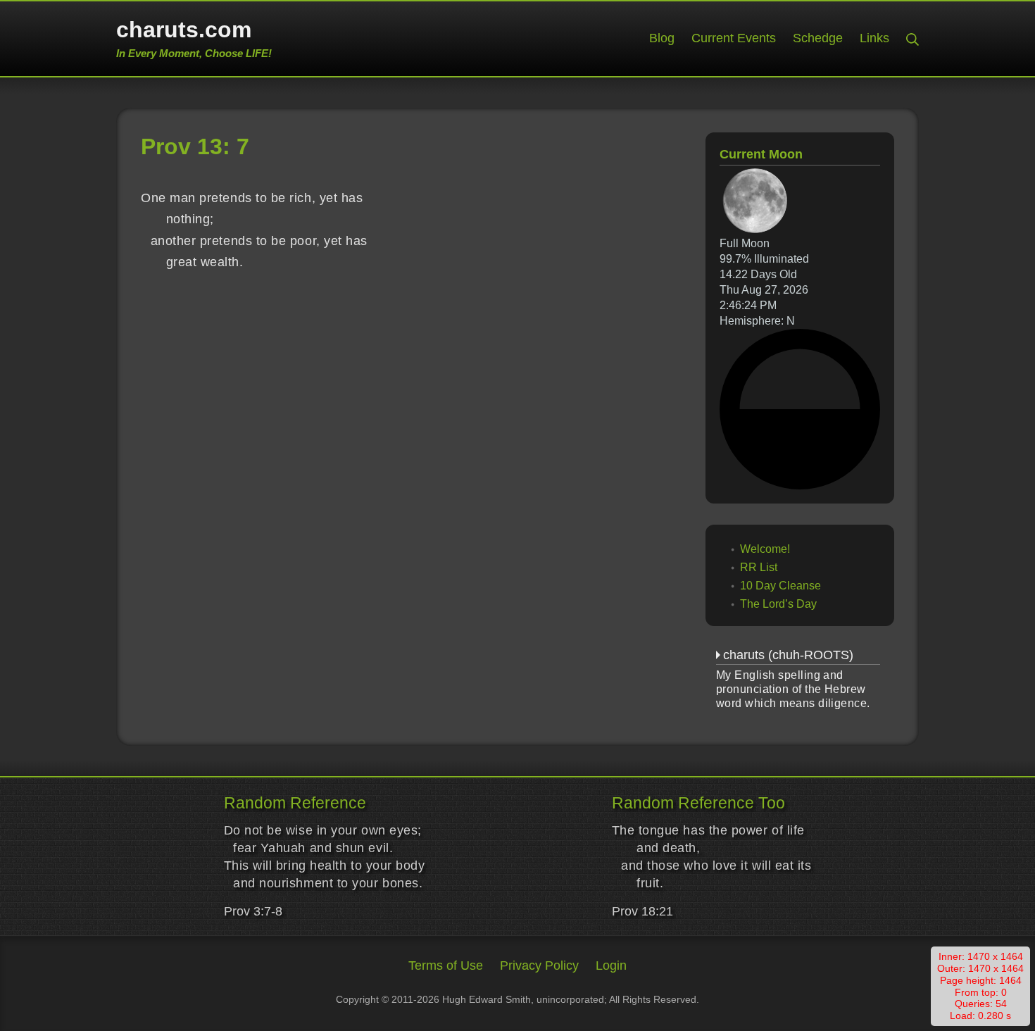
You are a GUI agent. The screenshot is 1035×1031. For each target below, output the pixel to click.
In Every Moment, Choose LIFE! (194, 53)
